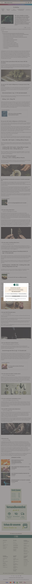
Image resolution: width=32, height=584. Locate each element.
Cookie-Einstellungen (14, 293)
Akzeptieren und (16, 293)
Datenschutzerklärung (22, 293)
